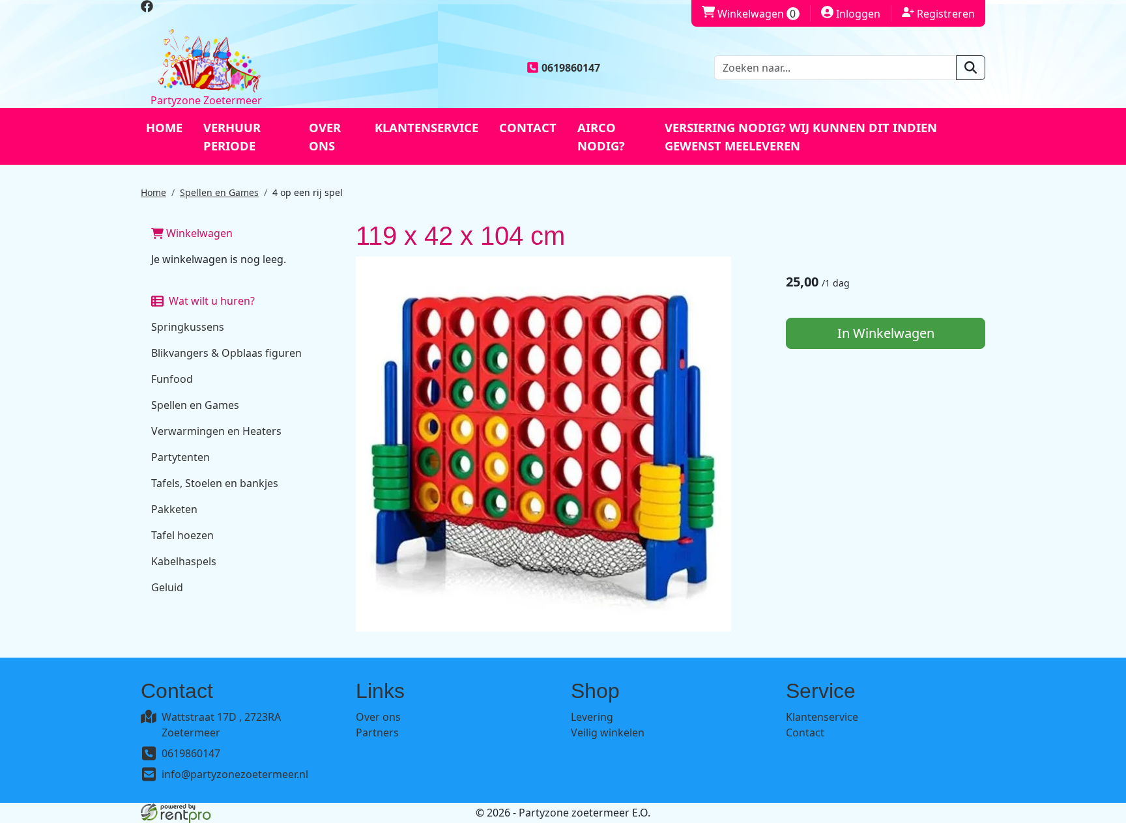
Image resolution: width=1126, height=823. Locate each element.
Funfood (172, 379)
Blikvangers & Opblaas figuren (226, 353)
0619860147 (191, 753)
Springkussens (187, 327)
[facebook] (147, 8)
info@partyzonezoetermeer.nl (235, 774)
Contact (527, 127)
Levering (592, 717)
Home (164, 127)
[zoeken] (970, 67)
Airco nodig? (601, 136)
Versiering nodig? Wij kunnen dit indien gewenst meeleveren (801, 136)
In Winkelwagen (885, 333)
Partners (377, 732)
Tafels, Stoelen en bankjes (214, 483)
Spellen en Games (219, 192)
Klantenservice (426, 127)
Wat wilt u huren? (209, 301)
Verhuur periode (232, 136)
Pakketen (174, 509)
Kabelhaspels (183, 561)
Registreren (938, 13)
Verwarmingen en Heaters (216, 431)
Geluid (167, 587)
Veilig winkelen (607, 732)
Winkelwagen (749, 14)
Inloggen (850, 13)
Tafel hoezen (182, 535)
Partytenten (180, 457)
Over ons (325, 136)
